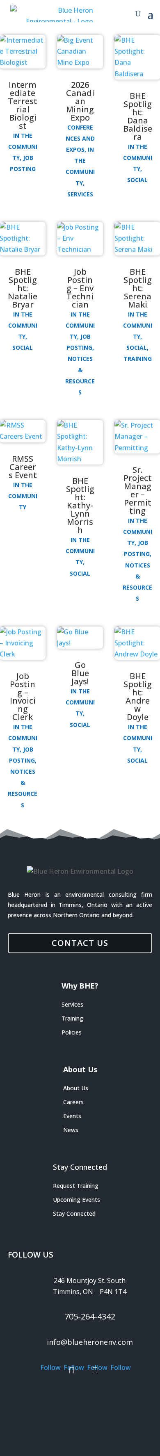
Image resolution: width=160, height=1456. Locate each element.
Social (137, 180)
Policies (72, 1032)
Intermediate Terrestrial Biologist (22, 105)
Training (137, 358)
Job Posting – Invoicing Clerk (23, 696)
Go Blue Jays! (80, 673)
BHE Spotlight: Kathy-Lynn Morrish (80, 505)
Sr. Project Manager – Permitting (137, 490)
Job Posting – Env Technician (80, 288)
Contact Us (80, 942)
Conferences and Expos (80, 138)
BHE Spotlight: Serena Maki (137, 288)
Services (80, 194)
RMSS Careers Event (23, 467)
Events (72, 1116)
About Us (75, 1088)
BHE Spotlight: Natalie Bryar (22, 288)
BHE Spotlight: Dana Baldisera (137, 116)
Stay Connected (74, 1213)
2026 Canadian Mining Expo (80, 101)
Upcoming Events (76, 1199)
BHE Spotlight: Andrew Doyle (137, 696)
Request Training (75, 1185)
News (70, 1130)
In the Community (22, 147)
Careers (73, 1102)
